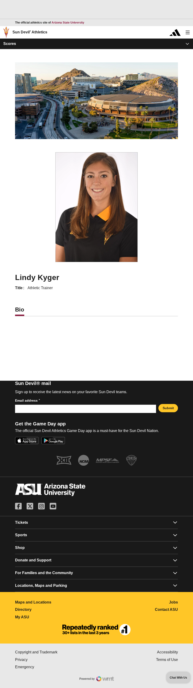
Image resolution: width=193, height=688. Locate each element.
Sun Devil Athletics (29, 32)
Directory (44, 610)
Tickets (21, 522)
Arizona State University (68, 22)
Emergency (44, 667)
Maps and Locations (54, 602)
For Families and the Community (44, 573)
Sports (21, 535)
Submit (168, 408)
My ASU (43, 617)
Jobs (173, 602)
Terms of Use (167, 660)
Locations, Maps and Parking (41, 586)
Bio (19, 309)
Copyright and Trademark (55, 652)
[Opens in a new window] (96, 629)
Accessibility (167, 652)
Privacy (41, 660)
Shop (20, 548)
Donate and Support (33, 560)
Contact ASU (166, 610)
